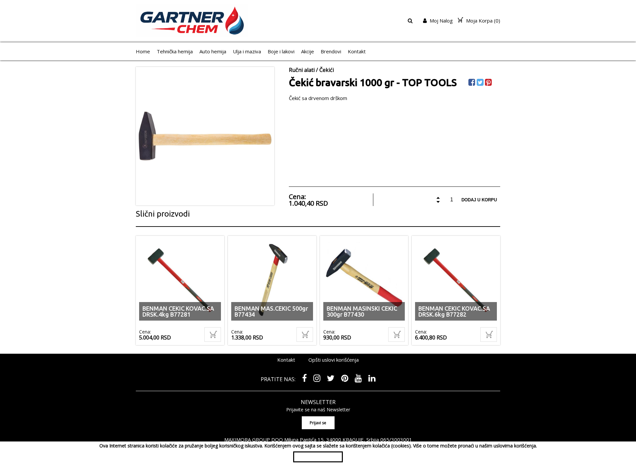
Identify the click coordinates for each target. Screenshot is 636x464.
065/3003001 (396, 439)
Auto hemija (212, 51)
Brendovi (331, 51)
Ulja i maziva (247, 51)
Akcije (307, 51)
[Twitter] (481, 83)
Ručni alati (302, 70)
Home (143, 51)
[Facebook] (472, 83)
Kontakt (357, 51)
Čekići (326, 70)
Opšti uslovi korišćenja (333, 359)
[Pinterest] (489, 83)
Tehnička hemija (175, 51)
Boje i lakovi (281, 51)
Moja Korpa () (482, 20)
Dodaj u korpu (479, 199)
